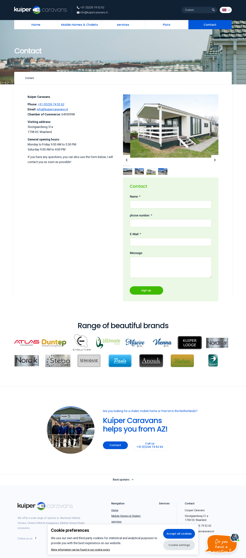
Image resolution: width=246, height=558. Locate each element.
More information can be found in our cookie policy (80, 549)
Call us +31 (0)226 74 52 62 (149, 437)
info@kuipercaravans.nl (94, 12)
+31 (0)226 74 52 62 (92, 7)
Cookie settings (179, 545)
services (123, 25)
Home (35, 25)
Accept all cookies (179, 534)
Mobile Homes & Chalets (79, 25)
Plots (166, 25)
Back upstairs (121, 471)
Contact (210, 25)
